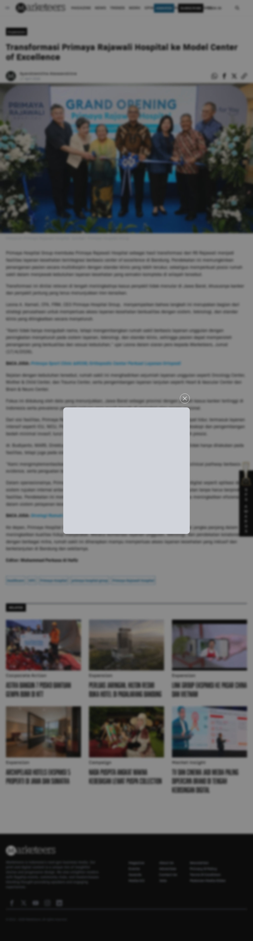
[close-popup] (185, 398)
